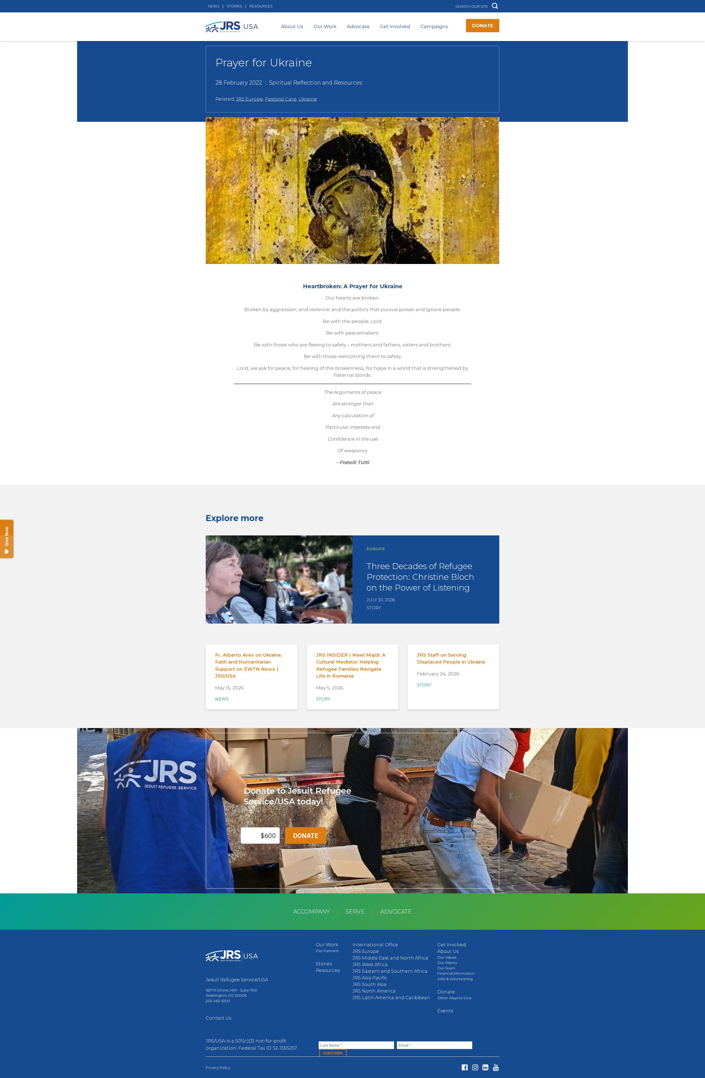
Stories (234, 6)
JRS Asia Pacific (369, 977)
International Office (375, 944)
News (213, 6)
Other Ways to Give (454, 998)
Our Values (446, 957)
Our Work (325, 26)
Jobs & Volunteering (455, 979)
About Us (292, 26)
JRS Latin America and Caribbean (391, 997)
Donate (482, 25)
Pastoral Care (280, 99)
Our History (447, 962)
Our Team (446, 968)
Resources (261, 6)
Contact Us (218, 1018)
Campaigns (434, 26)
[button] (495, 6)
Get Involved (395, 26)
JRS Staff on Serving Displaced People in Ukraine (451, 658)
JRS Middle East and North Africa (390, 958)
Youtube (495, 1067)
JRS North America (374, 991)
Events (445, 1011)
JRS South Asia (369, 984)
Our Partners (327, 950)
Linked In (485, 1067)
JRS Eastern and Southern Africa (389, 971)
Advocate (358, 26)
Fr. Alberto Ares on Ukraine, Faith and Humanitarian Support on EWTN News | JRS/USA (248, 665)
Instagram (475, 1067)
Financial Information (455, 973)
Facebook (464, 1067)
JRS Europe (249, 99)
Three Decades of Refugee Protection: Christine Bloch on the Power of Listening (420, 577)
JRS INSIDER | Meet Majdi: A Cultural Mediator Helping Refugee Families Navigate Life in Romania (351, 665)
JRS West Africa (370, 964)
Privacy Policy (218, 1067)
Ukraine (307, 99)
